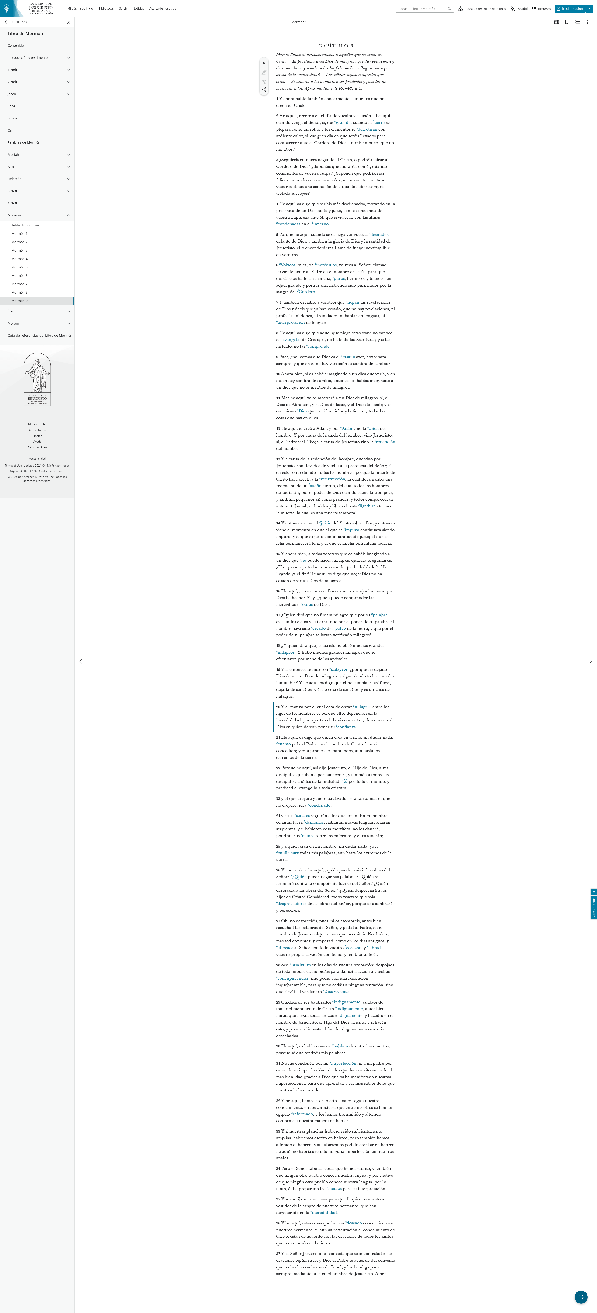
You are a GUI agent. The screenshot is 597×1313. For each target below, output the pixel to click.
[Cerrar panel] (69, 22)
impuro (352, 530)
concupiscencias (293, 978)
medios (335, 1189)
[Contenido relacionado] (577, 22)
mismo (348, 357)
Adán (347, 428)
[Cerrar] (264, 63)
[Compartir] (264, 89)
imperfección (343, 1063)
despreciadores (292, 904)
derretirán (367, 129)
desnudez (379, 234)
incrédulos (326, 265)
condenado (319, 805)
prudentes (301, 965)
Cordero (307, 292)
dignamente (351, 1016)
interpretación (291, 323)
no (303, 560)
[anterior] (81, 661)
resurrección (333, 479)
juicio (326, 523)
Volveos (288, 265)
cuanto (284, 744)
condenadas (289, 224)
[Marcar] (264, 72)
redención (385, 442)
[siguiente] (590, 661)
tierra (379, 122)
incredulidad (324, 1213)
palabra (380, 615)
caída (374, 428)
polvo (340, 628)
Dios (302, 411)
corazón (353, 948)
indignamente (347, 1002)
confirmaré (288, 853)
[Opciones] (587, 22)
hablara (340, 1046)
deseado (354, 1223)
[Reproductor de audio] (581, 1297)
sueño (315, 486)
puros (339, 278)
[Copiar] (264, 82)
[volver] (6, 22)
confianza (346, 727)
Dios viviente (336, 992)
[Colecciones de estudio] (557, 22)
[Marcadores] (567, 22)
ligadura (368, 506)
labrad (374, 948)
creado (319, 628)
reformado (303, 1114)
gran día (344, 122)
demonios (314, 822)
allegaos (285, 948)
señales (303, 816)
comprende (319, 346)
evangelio (291, 340)
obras (307, 604)
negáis (353, 302)
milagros (286, 652)
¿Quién (299, 877)
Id (345, 781)
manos (308, 836)
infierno (321, 224)
